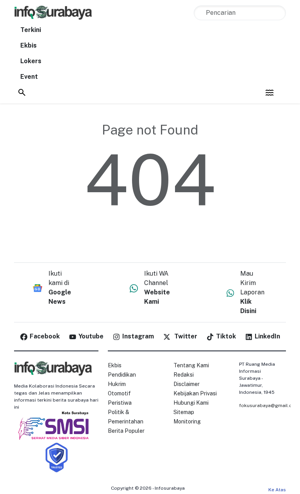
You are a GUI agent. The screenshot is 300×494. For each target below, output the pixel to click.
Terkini (30, 30)
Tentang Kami (191, 365)
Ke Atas (277, 489)
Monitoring (187, 421)
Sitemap (183, 412)
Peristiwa (120, 403)
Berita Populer (126, 431)
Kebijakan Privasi (195, 393)
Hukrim (117, 384)
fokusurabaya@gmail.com (269, 405)
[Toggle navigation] (269, 92)
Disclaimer (186, 384)
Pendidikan (122, 375)
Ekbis (28, 45)
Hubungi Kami (191, 403)
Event (29, 76)
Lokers (30, 61)
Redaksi (183, 375)
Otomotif (119, 393)
